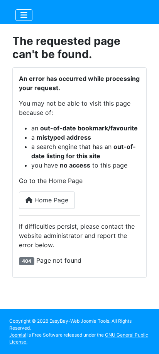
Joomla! (17, 335)
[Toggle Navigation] (23, 15)
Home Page (50, 200)
